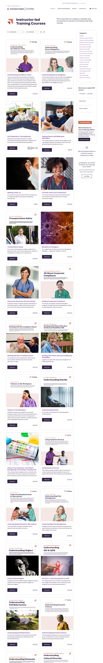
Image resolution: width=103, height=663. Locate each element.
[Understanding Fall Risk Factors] (22, 614)
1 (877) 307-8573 (66, 3)
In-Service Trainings (84, 60)
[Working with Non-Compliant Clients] (22, 336)
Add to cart (12, 93)
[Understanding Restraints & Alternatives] (22, 505)
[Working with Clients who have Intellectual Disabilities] (57, 336)
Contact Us (75, 3)
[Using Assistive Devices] (57, 449)
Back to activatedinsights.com (14, 5)
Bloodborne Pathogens (50, 247)
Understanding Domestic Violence (54, 633)
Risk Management (83, 71)
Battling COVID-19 (14, 192)
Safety (80, 73)
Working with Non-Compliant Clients (20, 355)
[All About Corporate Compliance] (57, 282)
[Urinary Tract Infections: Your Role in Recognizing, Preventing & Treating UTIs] (22, 449)
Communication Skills (84, 46)
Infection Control (83, 62)
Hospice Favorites (83, 55)
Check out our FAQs (86, 155)
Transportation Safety (15, 247)
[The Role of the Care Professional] (57, 173)
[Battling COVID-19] (22, 173)
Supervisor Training (84, 77)
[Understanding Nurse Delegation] (57, 56)
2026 (80, 36)
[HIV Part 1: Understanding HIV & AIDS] (57, 559)
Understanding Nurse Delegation (54, 75)
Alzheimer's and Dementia (85, 40)
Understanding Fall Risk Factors (18, 633)
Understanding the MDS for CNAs (19, 75)
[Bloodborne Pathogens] (57, 228)
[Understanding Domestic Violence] (57, 614)
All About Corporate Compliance (53, 301)
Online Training (83, 64)
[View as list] (44, 32)
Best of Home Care (83, 44)
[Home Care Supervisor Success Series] (22, 282)
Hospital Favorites (83, 57)
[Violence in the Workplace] (22, 391)
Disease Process (83, 49)
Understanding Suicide (50, 410)
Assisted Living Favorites (85, 42)
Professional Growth (84, 68)
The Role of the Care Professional (54, 192)
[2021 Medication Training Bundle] (22, 117)
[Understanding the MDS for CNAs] (22, 56)
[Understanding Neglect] (22, 559)
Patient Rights (82, 66)
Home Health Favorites (84, 53)
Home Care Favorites (84, 51)
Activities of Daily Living (84, 38)
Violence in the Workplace (16, 410)
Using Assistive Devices (50, 468)
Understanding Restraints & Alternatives (21, 524)
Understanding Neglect (15, 578)
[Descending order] (23, 32)
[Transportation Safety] (22, 228)
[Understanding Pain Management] (57, 505)
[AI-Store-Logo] (20, 8)
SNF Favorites (82, 75)
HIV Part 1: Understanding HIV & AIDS (55, 578)
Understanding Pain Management (54, 524)
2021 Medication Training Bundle (19, 136)
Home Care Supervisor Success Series (21, 301)
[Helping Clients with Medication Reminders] (57, 117)
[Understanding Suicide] (57, 391)
